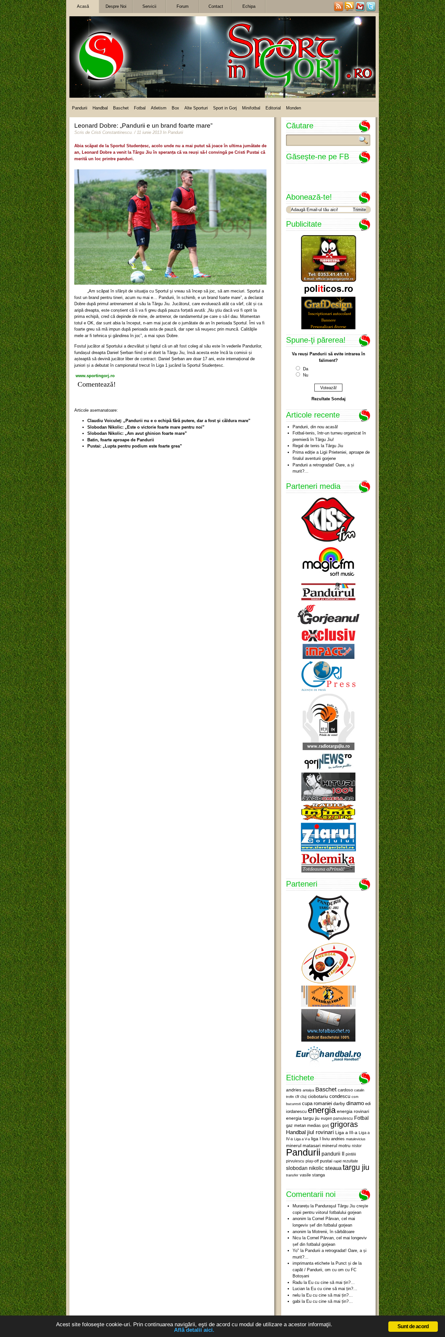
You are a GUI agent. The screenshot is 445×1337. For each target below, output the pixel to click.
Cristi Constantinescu (111, 132)
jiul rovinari (320, 1132)
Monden (293, 108)
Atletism (158, 108)
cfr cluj (301, 1096)
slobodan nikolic (305, 1168)
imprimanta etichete (311, 1263)
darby (339, 1103)
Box (175, 108)
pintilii (351, 1154)
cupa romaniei (317, 1103)
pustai (326, 1161)
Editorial (273, 108)
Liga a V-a (302, 1139)
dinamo (355, 1103)
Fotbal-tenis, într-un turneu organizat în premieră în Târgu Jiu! (329, 436)
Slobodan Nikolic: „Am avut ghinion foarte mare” (137, 433)
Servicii (149, 6)
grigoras (344, 1124)
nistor (357, 1146)
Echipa (248, 6)
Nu (305, 375)
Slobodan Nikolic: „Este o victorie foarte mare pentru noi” (146, 427)
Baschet (121, 108)
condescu (339, 1096)
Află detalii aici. (194, 1330)
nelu (296, 1295)
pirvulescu (295, 1161)
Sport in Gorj (225, 108)
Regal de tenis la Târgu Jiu (318, 445)
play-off (312, 1161)
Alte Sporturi (196, 108)
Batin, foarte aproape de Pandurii (120, 439)
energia (322, 1110)
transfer (292, 1175)
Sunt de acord (413, 1326)
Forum (183, 6)
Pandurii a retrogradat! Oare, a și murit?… (323, 468)
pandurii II (333, 1154)
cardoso (345, 1090)
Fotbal (140, 108)
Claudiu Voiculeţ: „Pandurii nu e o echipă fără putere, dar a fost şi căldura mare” (169, 420)
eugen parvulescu (337, 1118)
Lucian (299, 1288)
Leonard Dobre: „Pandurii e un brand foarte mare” (143, 125)
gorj (325, 1126)
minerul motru (336, 1145)
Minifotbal (251, 108)
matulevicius (356, 1139)
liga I (316, 1138)
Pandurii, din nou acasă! (315, 426)
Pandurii (79, 108)
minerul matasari (303, 1145)
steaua (333, 1168)
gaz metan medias (303, 1125)
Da (305, 368)
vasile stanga (312, 1175)
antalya (308, 1090)
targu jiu (356, 1167)
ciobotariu (318, 1096)
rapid (337, 1161)
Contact (215, 6)
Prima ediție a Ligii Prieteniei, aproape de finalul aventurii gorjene (331, 455)
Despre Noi (116, 6)
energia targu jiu (303, 1118)
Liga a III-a (346, 1132)
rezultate (350, 1161)
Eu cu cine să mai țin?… (331, 1282)
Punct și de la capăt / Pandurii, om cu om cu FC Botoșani (327, 1269)
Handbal (100, 108)
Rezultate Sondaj (328, 398)
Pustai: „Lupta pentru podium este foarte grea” (134, 446)
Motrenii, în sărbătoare (333, 1231)
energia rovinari (353, 1111)
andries (293, 1089)
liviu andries (333, 1138)
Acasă (83, 6)
